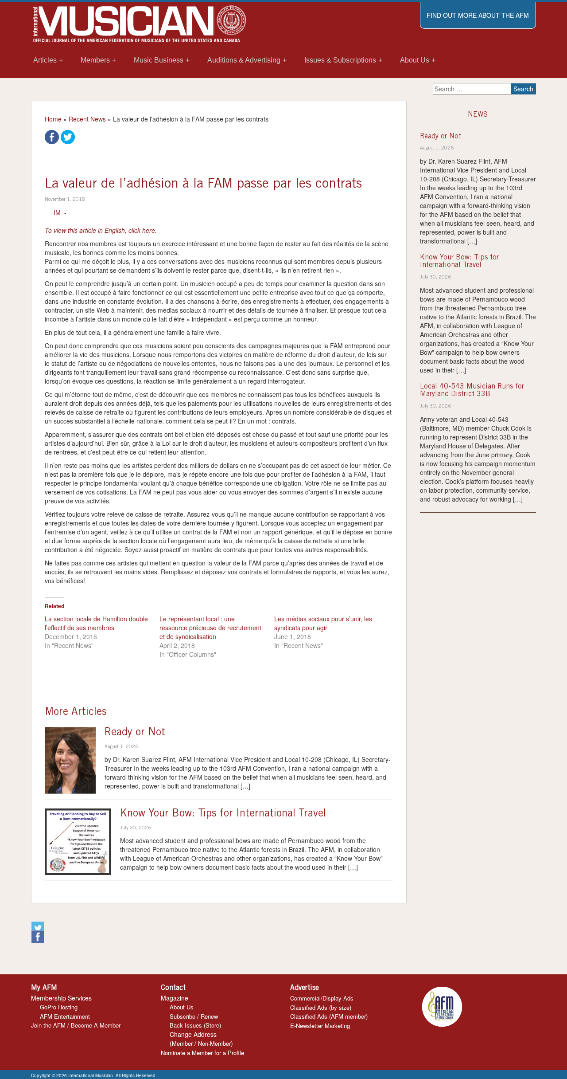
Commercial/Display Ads (321, 998)
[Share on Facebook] (52, 136)
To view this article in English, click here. (101, 230)
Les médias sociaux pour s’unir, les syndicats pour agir (323, 623)
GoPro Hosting (59, 1007)
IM (57, 212)
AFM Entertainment (65, 1016)
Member (182, 1043)
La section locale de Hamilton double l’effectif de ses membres (96, 623)
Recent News (87, 118)
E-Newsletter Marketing (320, 1025)
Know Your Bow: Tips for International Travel (223, 814)
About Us (182, 1007)
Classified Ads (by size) (320, 1007)
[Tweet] (68, 136)
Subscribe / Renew (194, 1016)
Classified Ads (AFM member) (329, 1016)
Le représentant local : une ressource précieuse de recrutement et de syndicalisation (210, 627)
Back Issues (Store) (195, 1025)
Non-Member (214, 1043)
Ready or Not (135, 733)
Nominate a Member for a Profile (202, 1052)
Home (53, 118)
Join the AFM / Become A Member (75, 1025)
